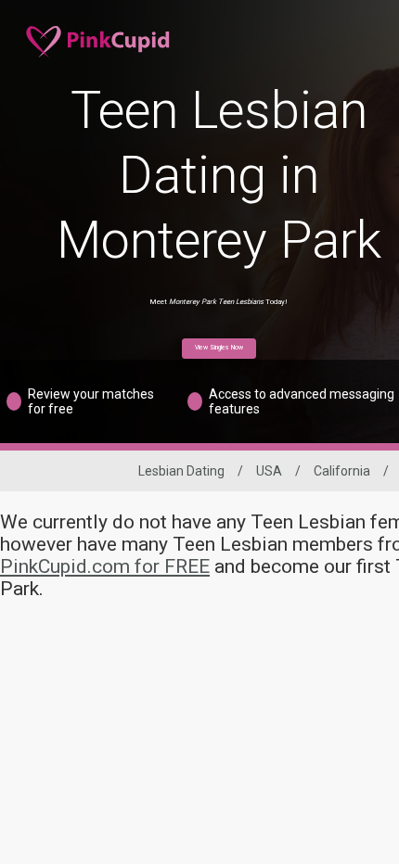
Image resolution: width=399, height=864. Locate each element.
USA (269, 471)
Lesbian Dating (181, 471)
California (342, 471)
